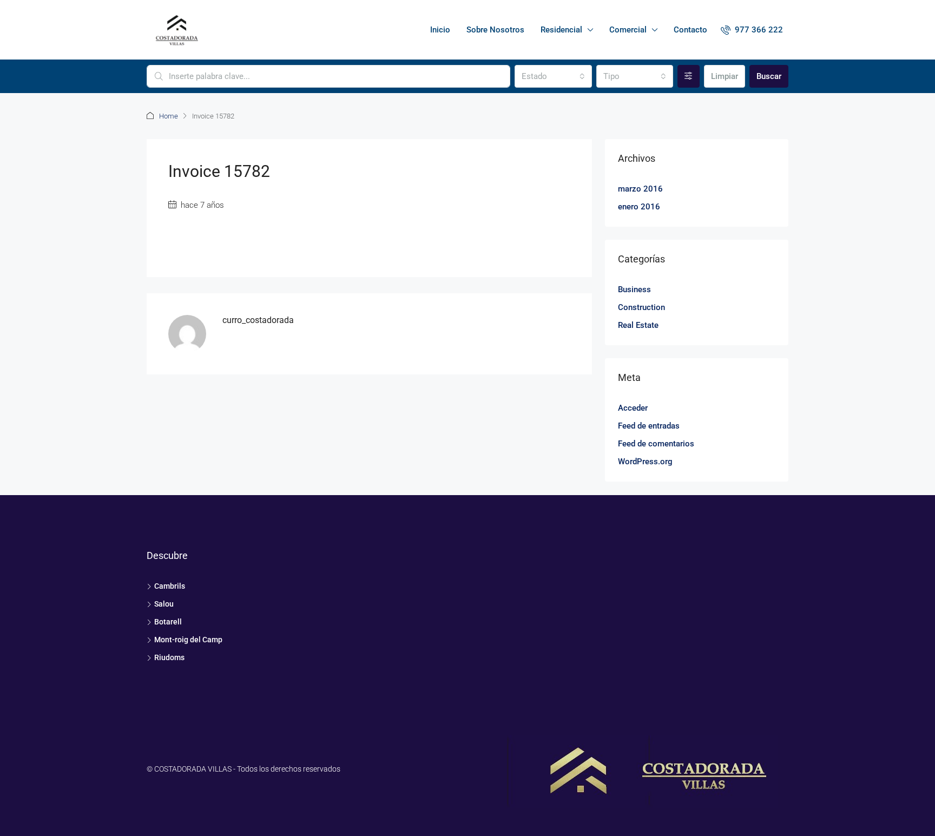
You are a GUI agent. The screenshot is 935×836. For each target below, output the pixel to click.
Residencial (561, 30)
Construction (641, 307)
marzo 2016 (640, 189)
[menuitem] (751, 29)
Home (168, 116)
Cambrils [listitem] (169, 586)
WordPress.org (645, 461)
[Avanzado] (688, 76)
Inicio (440, 30)
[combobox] (553, 76)
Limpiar (724, 76)
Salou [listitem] (164, 604)
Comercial (628, 30)
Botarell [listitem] (168, 621)
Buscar (768, 76)
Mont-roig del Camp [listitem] (188, 639)
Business (634, 289)
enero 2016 (639, 207)
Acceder (633, 408)
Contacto (690, 30)
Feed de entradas (649, 426)
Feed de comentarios (656, 444)
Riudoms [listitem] (169, 657)
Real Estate (638, 325)
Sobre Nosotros (495, 30)
